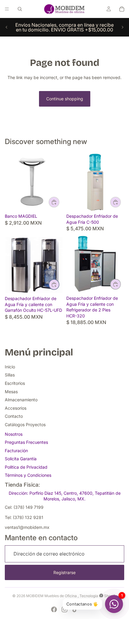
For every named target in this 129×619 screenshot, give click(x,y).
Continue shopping (64, 98)
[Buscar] (19, 9)
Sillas (10, 374)
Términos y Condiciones (28, 475)
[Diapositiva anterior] (6, 27)
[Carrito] (121, 9)
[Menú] (7, 9)
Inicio (10, 366)
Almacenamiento (21, 399)
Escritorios (15, 383)
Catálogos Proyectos (25, 424)
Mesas (11, 391)
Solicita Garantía (21, 458)
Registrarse (64, 572)
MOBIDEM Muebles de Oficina (52, 596)
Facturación (16, 450)
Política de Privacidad (26, 467)
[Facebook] (54, 609)
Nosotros (13, 434)
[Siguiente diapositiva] (122, 27)
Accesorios (15, 408)
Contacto (14, 416)
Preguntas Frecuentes (26, 442)
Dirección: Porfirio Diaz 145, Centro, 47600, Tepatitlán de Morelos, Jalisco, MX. (65, 496)
